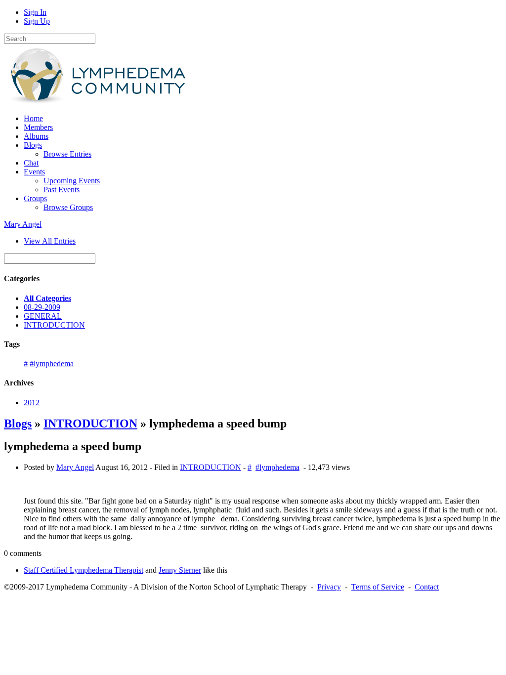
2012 (32, 402)
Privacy (329, 587)
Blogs (18, 423)
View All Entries (50, 241)
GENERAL (43, 316)
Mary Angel (23, 224)
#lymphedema (52, 363)
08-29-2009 (42, 307)
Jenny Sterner (180, 570)
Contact (427, 587)
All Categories (47, 298)
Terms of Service (377, 587)
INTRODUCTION (54, 325)
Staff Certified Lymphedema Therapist (83, 570)
